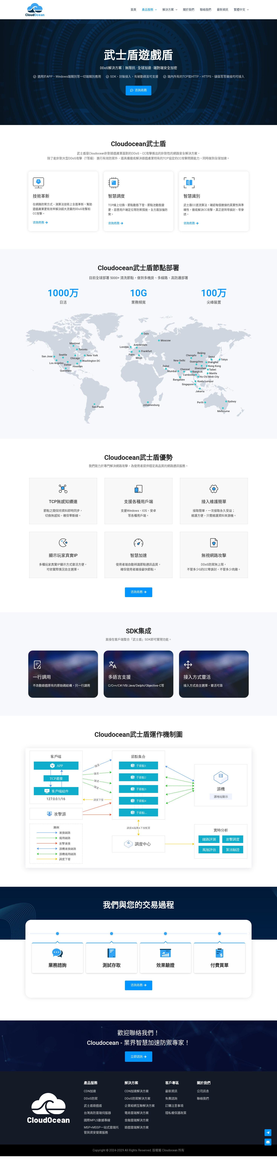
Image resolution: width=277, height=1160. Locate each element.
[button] (27, 933)
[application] (155, 9)
